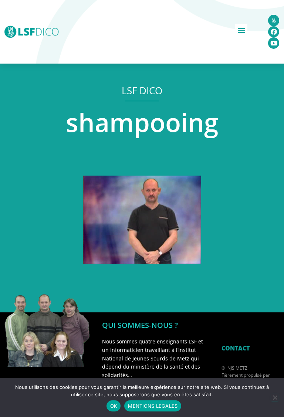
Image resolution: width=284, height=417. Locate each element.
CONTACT (236, 348)
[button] (241, 30)
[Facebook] (274, 32)
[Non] (274, 397)
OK (113, 406)
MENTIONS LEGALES (153, 406)
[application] (142, 220)
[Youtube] (274, 43)
